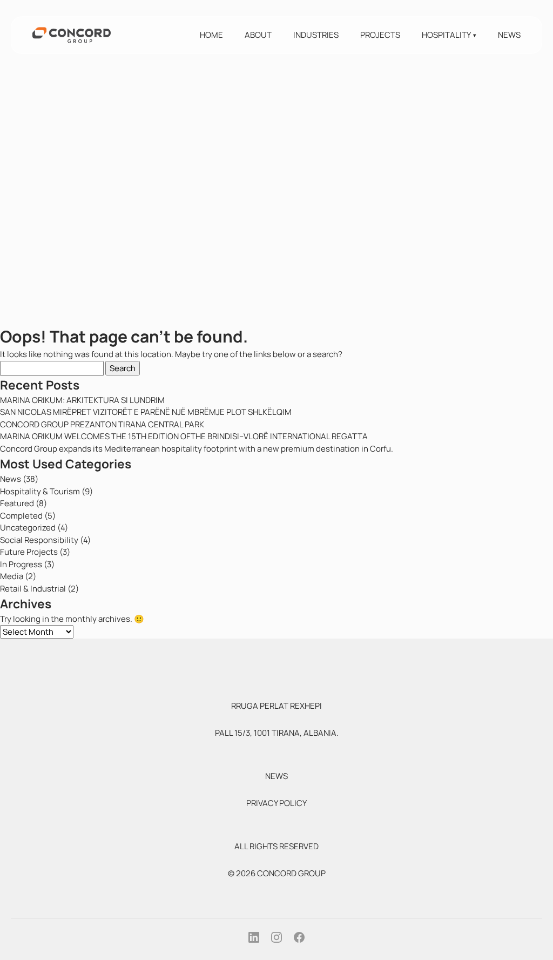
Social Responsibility (39, 540)
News (509, 35)
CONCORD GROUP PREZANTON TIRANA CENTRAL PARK (102, 424)
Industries (316, 35)
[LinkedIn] (253, 937)
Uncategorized (28, 527)
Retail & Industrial (33, 588)
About (258, 35)
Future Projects (29, 552)
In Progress (21, 564)
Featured (17, 503)
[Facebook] (299, 937)
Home (211, 35)
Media (11, 576)
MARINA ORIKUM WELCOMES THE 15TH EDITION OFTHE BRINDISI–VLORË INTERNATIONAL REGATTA (184, 436)
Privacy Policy (276, 803)
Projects (380, 35)
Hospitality (446, 35)
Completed (21, 515)
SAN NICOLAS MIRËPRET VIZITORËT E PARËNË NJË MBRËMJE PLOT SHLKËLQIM (146, 412)
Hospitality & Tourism (40, 491)
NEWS (276, 776)
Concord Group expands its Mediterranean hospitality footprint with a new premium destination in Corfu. (196, 448)
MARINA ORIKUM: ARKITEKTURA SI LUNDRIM (82, 400)
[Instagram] (276, 937)
